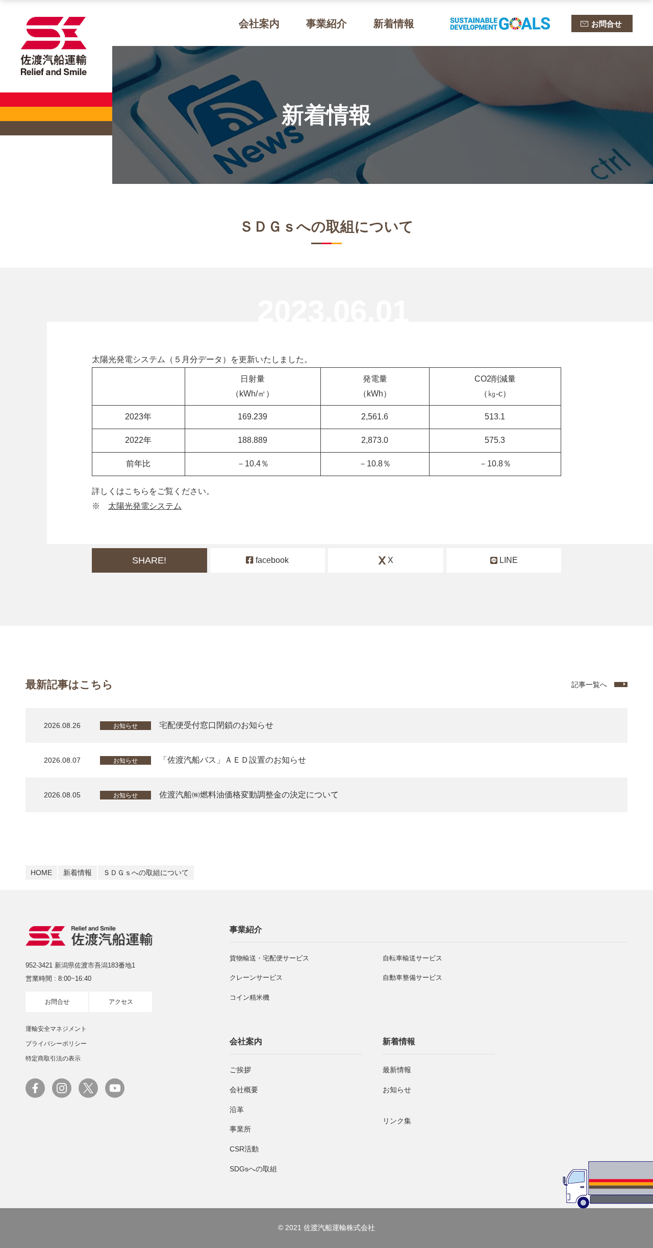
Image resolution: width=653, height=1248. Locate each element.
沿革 (237, 1109)
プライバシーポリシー (56, 1043)
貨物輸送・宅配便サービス (269, 958)
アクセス (121, 1001)
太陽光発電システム (145, 506)
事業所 (240, 1129)
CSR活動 (244, 1149)
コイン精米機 (249, 997)
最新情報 (397, 1070)
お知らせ (397, 1090)
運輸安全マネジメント (56, 1028)
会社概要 (244, 1090)
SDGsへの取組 (253, 1169)
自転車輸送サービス (412, 958)
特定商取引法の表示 (53, 1058)
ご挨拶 (240, 1070)
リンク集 (397, 1121)
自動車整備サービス (412, 977)
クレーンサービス (256, 977)
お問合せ (57, 1001)
